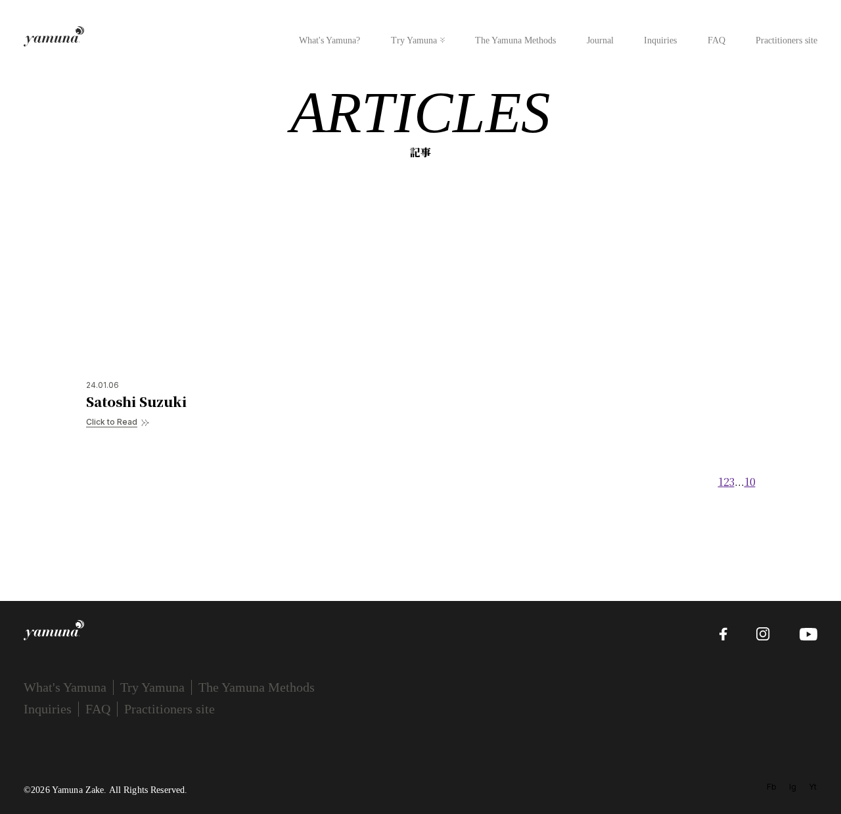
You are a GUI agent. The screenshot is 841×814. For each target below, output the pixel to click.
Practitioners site (786, 40)
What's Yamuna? (329, 40)
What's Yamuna (65, 687)
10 (750, 481)
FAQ (716, 40)
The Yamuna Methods (515, 40)
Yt (813, 787)
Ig (792, 787)
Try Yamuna (414, 40)
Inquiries (660, 40)
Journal (600, 40)
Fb (772, 787)
